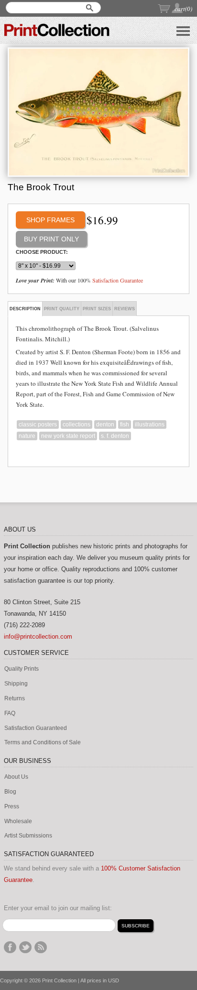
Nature (27, 436)
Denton (105, 424)
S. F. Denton (115, 436)
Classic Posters (38, 424)
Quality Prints (21, 669)
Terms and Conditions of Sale (42, 742)
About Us (16, 777)
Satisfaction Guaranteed (35, 728)
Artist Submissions (28, 835)
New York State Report (68, 436)
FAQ (9, 713)
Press (11, 806)
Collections (76, 424)
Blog (10, 791)
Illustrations (149, 424)
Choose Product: (42, 252)
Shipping (16, 683)
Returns (14, 698)
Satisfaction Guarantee (117, 280)
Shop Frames (50, 220)
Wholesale (18, 821)
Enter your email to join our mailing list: (58, 908)
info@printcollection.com (38, 636)
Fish (124, 424)
